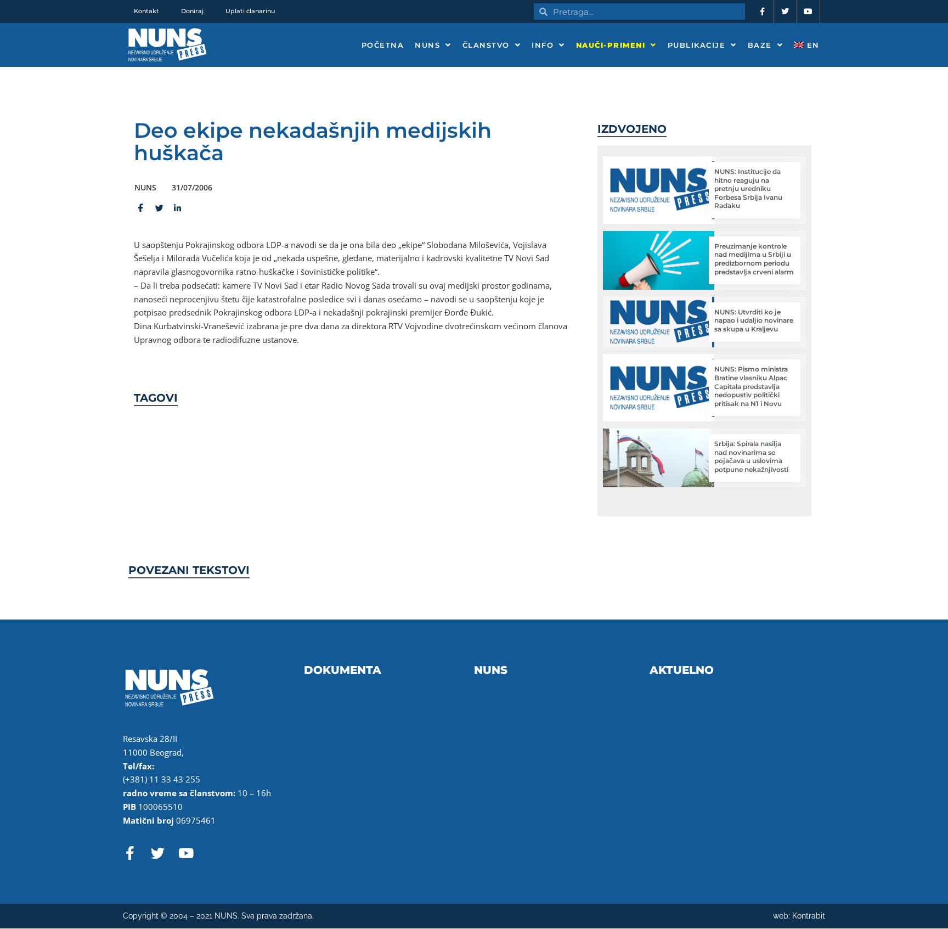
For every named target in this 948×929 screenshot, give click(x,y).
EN (812, 45)
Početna (383, 45)
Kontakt (146, 11)
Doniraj (192, 11)
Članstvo (486, 45)
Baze (760, 45)
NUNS (427, 45)
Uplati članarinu (250, 11)
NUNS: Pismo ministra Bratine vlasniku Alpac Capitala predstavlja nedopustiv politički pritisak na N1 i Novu (751, 386)
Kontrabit (808, 915)
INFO (543, 45)
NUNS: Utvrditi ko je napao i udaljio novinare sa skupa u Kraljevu (753, 320)
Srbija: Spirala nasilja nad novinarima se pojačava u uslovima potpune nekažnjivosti (751, 457)
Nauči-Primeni (611, 45)
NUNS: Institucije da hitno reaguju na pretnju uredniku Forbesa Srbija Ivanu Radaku (748, 188)
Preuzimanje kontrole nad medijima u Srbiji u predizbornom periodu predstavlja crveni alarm (754, 259)
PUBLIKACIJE (697, 45)
